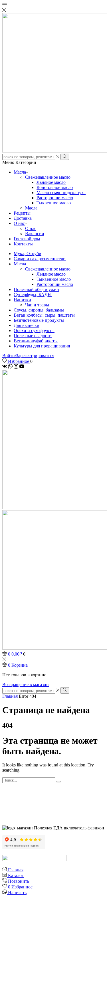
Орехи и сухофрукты (34, 330)
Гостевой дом (27, 238)
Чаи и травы (37, 304)
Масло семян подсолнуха (61, 192)
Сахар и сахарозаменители (40, 258)
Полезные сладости (33, 335)
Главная (10, 696)
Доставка (23, 218)
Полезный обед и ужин (36, 289)
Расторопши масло (55, 197)
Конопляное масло (55, 187)
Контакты (23, 243)
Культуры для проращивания (42, 345)
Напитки (22, 299)
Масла (20, 172)
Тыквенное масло (54, 202)
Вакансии (34, 233)
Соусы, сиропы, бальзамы (39, 310)
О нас (19, 223)
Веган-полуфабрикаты (36, 340)
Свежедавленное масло (47, 177)
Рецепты (22, 213)
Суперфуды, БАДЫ (33, 294)
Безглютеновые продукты (39, 320)
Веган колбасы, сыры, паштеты (44, 315)
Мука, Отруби (27, 253)
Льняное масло (51, 182)
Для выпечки (26, 325)
